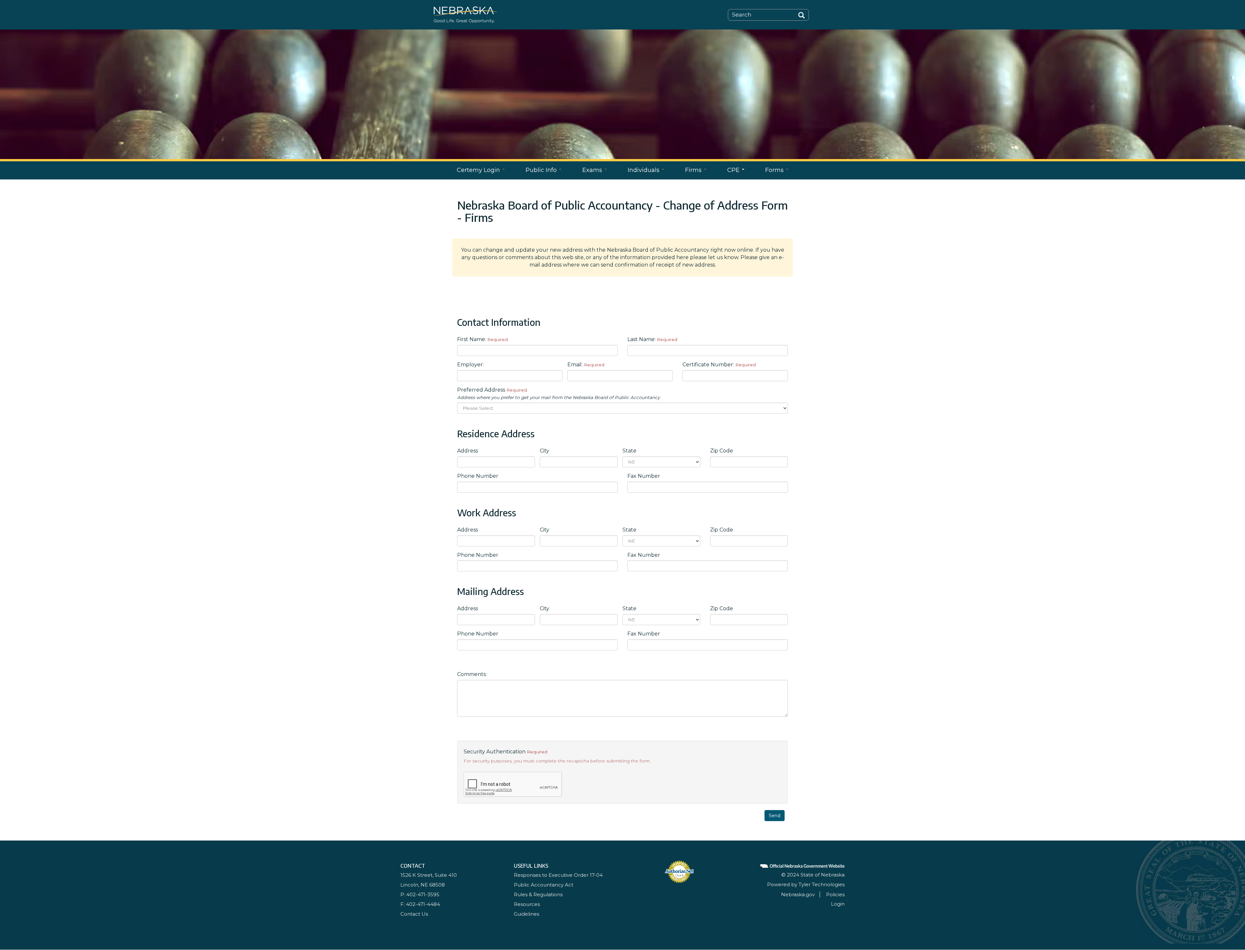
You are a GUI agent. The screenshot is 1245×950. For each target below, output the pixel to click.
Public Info (542, 170)
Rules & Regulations (538, 894)
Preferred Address (558, 393)
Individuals (644, 170)
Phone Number (477, 476)
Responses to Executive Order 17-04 (558, 875)
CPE (734, 170)
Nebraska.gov (798, 894)
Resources (527, 904)
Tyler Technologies (822, 884)
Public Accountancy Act (543, 885)
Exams (593, 170)
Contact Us (414, 914)
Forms (775, 170)
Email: (585, 364)
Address (467, 451)
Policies (835, 894)
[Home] (465, 14)
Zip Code (721, 451)
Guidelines (526, 914)
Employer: (470, 364)
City (544, 451)
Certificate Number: (719, 364)
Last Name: (652, 339)
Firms (694, 170)
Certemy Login (479, 170)
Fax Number (643, 476)
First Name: (482, 339)
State (629, 451)
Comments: (472, 674)
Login (838, 904)
